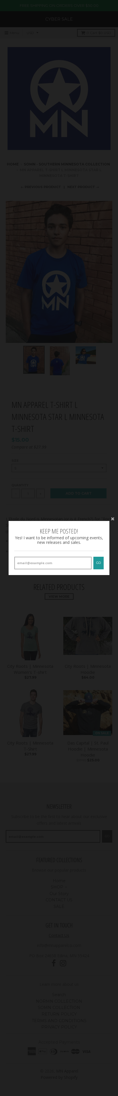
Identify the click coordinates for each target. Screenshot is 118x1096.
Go (98, 563)
